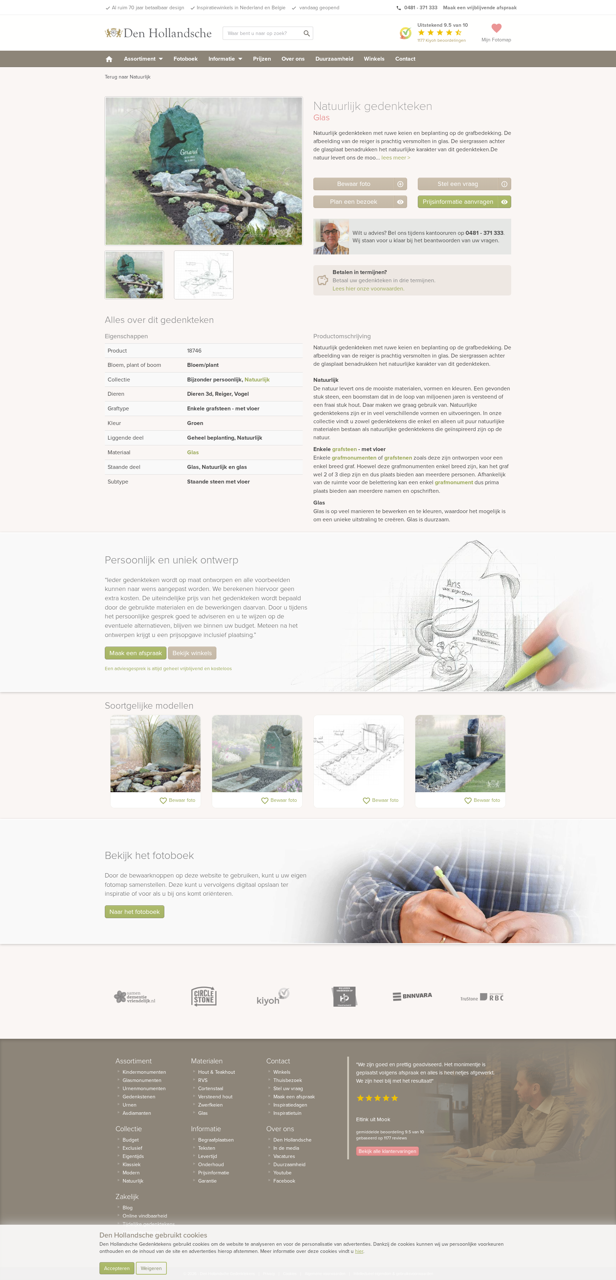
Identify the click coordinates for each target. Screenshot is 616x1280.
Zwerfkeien (210, 1104)
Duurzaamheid (334, 59)
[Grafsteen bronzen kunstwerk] (460, 753)
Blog (128, 1207)
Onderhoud (211, 1164)
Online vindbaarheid (145, 1215)
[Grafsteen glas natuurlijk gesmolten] (156, 753)
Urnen (130, 1104)
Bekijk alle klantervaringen (387, 1151)
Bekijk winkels (192, 652)
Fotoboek (186, 59)
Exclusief (132, 1148)
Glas (193, 452)
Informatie (222, 59)
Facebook (284, 1180)
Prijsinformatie (213, 1172)
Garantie (207, 1180)
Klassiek (131, 1164)
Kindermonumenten (144, 1072)
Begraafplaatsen (216, 1139)
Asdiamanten (137, 1113)
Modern (131, 1172)
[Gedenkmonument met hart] (257, 753)
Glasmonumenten (142, 1080)
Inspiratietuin (287, 1113)
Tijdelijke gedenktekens (149, 1224)
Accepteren (117, 1268)
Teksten (206, 1148)
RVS (202, 1080)
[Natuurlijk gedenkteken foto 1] (134, 275)
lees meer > (395, 157)
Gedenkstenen (139, 1096)
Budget (131, 1139)
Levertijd (207, 1156)
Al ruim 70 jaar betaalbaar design (148, 7)
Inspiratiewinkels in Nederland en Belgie (241, 7)
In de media (286, 1148)
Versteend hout (215, 1096)
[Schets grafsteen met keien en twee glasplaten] (359, 753)
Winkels (374, 59)
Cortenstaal (210, 1088)
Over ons (293, 59)
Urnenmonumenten (144, 1088)
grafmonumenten (354, 458)
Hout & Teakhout (216, 1072)
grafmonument (454, 482)
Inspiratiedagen (290, 1104)
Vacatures (284, 1156)
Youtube (282, 1172)
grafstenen (398, 458)
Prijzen (262, 59)
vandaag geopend (318, 7)
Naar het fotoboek (134, 911)
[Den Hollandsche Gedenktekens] (158, 33)
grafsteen (344, 449)
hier (359, 1251)
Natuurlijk (257, 379)
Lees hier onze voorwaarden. (369, 288)
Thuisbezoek (287, 1080)
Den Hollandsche (292, 1139)
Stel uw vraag (288, 1088)
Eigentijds (133, 1156)
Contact (405, 59)
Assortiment (140, 59)
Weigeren (151, 1268)
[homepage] (109, 59)
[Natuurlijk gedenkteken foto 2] (203, 275)
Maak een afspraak (135, 652)
